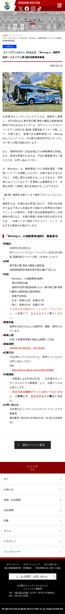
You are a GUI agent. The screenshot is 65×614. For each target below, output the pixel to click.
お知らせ (9, 489)
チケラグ (36, 313)
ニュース (15, 35)
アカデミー (10, 541)
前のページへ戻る (34, 444)
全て (6, 479)
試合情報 (9, 510)
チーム (7, 530)
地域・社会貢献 (12, 499)
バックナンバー (12, 551)
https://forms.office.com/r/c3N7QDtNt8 (33, 370)
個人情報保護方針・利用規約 (18, 568)
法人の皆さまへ (51, 564)
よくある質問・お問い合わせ (31, 576)
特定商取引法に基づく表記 (48, 568)
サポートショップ (31, 564)
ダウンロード (13, 564)
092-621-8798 (21, 593)
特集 (6, 520)
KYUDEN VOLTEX (7, 5)
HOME (5, 35)
